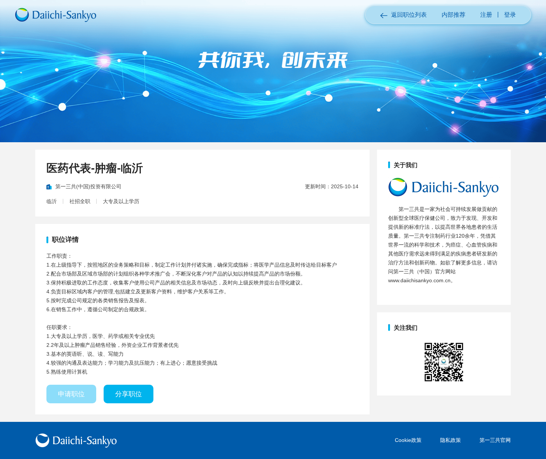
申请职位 (71, 394)
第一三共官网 (495, 440)
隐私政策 (450, 440)
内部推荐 (453, 15)
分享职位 (128, 394)
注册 (486, 15)
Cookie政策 (408, 440)
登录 (510, 15)
